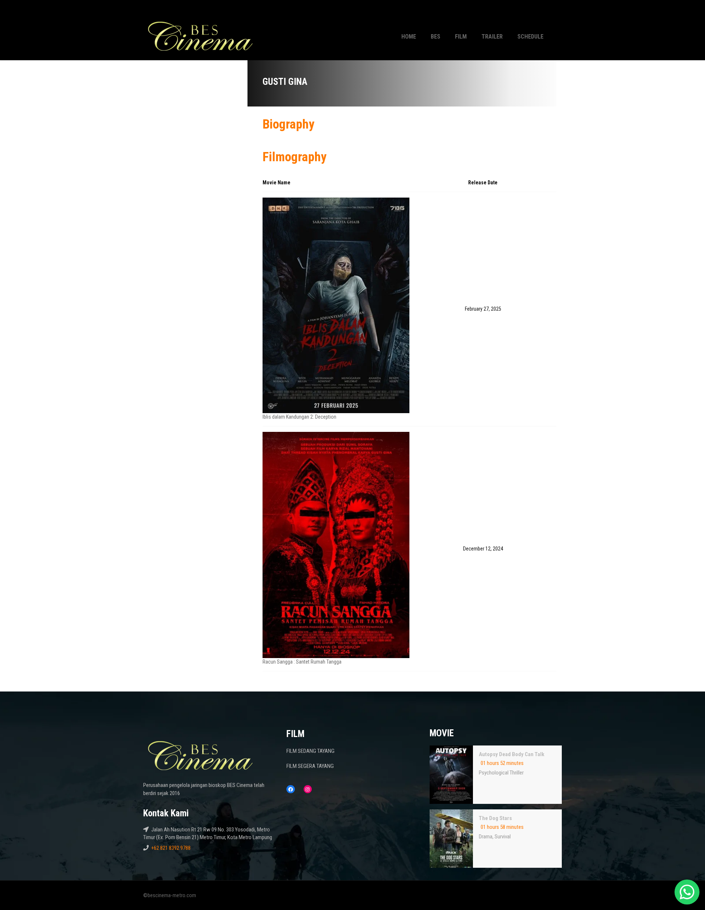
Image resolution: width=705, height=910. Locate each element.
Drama (485, 836)
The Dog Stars (495, 818)
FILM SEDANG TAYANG (310, 751)
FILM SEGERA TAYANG (310, 766)
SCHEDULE (530, 36)
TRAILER (492, 36)
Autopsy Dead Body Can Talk (511, 754)
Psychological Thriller (501, 772)
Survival (503, 836)
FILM (461, 36)
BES (435, 36)
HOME (408, 36)
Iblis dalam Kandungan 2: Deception (299, 417)
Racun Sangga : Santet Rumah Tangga (302, 662)
